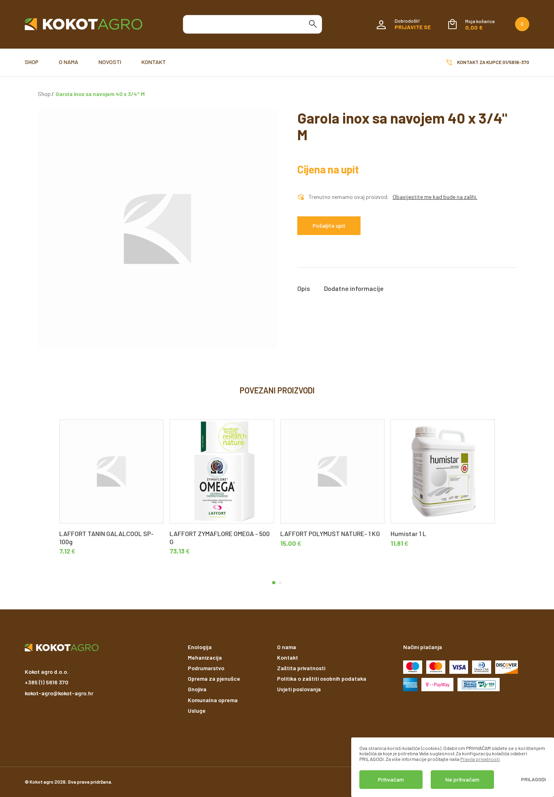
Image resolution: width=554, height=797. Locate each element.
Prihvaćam (391, 779)
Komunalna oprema (213, 700)
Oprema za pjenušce (214, 678)
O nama (68, 61)
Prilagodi (533, 779)
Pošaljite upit (329, 225)
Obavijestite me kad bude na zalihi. (435, 197)
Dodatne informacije (354, 288)
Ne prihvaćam (462, 779)
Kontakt (154, 61)
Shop (32, 61)
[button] (273, 582)
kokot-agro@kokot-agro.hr (59, 693)
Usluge (197, 710)
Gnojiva (197, 689)
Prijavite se (413, 27)
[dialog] (452, 767)
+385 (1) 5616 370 (46, 682)
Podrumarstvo (206, 668)
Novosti (110, 61)
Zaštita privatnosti (301, 668)
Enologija (200, 646)
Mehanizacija (205, 657)
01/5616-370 (515, 62)
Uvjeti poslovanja (299, 689)
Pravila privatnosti (480, 759)
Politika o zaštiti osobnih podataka (321, 678)
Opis (303, 288)
